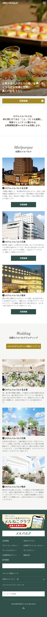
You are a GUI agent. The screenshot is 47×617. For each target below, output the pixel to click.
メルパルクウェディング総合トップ (22, 346)
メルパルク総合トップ (10, 573)
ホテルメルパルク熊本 (15, 295)
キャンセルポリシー (9, 550)
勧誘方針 (27, 555)
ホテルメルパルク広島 (15, 242)
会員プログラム (29, 541)
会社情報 (5, 541)
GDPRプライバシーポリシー (34, 545)
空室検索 (23, 205)
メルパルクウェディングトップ (13, 585)
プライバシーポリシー (10, 545)
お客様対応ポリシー (9, 555)
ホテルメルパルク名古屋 (16, 188)
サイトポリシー (29, 550)
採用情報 (5, 560)
